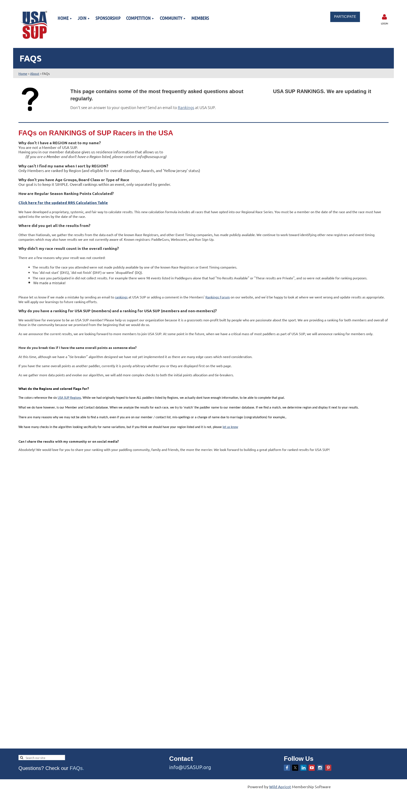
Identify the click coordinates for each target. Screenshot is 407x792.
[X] (295, 768)
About (34, 73)
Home (22, 73)
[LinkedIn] (303, 768)
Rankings (186, 107)
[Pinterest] (328, 768)
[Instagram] (320, 768)
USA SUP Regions (69, 398)
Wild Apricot (280, 786)
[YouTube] (312, 768)
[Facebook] (287, 768)
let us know (230, 427)
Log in (384, 17)
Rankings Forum (217, 297)
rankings (121, 297)
